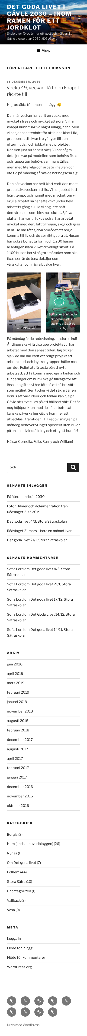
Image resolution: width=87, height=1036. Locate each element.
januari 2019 (17, 702)
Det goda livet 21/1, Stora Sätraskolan (37, 540)
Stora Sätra (16, 882)
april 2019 (15, 674)
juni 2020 (15, 664)
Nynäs (12, 853)
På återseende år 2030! (26, 497)
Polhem (13, 872)
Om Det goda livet (21, 863)
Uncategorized (19, 891)
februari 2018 (18, 730)
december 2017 (20, 740)
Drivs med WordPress (23, 1025)
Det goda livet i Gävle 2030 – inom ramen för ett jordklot (39, 17)
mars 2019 (15, 683)
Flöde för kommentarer (26, 957)
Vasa (11, 910)
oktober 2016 (18, 806)
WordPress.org (19, 967)
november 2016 (20, 796)
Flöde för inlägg (19, 948)
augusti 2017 (17, 749)
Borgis (12, 834)
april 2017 (15, 759)
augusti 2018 (17, 721)
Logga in (14, 939)
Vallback (14, 900)
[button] (24, 302)
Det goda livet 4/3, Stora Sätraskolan (37, 521)
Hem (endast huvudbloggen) (30, 844)
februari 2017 (18, 768)
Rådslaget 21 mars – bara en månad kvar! (40, 531)
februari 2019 (18, 692)
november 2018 (20, 711)
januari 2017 (17, 777)
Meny (46, 51)
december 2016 (20, 787)
